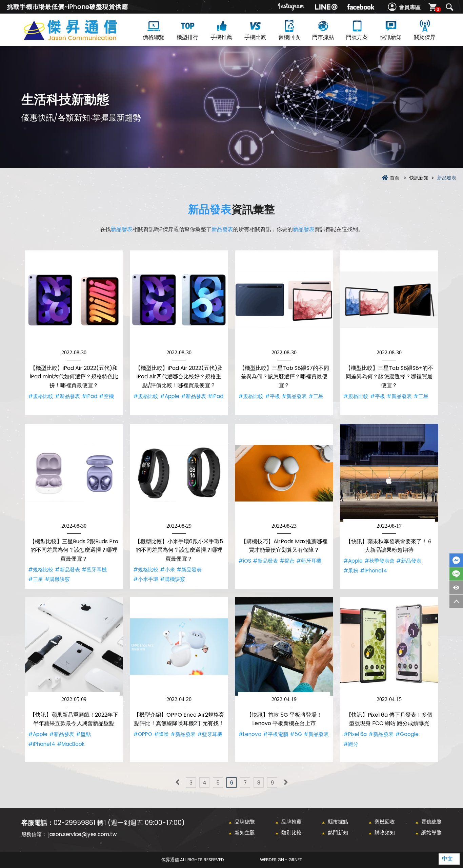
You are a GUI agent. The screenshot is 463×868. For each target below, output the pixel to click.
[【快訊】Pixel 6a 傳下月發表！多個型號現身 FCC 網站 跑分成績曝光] (389, 646)
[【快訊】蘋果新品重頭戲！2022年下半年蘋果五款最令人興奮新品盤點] (74, 646)
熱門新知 (338, 832)
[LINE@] (326, 7)
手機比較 (255, 37)
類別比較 (291, 832)
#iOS (244, 560)
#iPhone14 (373, 570)
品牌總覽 (245, 821)
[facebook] (361, 7)
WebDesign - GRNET (281, 860)
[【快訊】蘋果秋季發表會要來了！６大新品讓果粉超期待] (389, 473)
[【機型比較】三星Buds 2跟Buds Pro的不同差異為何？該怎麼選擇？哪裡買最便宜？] (74, 473)
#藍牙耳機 (94, 569)
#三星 (315, 396)
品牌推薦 (291, 821)
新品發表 (210, 209)
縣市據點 (338, 821)
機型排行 (187, 37)
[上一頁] (177, 782)
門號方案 (357, 37)
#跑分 (350, 744)
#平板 (272, 396)
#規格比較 (40, 396)
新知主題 (245, 832)
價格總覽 (153, 37)
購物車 (438, 9)
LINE (456, 574)
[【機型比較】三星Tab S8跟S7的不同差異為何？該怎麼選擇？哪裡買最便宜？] (284, 299)
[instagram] (291, 7)
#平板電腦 (275, 734)
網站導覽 (431, 832)
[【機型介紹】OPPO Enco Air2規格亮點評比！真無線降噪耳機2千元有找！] (179, 646)
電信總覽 (431, 821)
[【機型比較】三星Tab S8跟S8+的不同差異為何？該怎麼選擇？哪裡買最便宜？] (389, 299)
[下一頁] (286, 782)
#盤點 (83, 734)
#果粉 (350, 570)
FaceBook (456, 560)
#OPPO (142, 734)
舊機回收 (289, 37)
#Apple (169, 396)
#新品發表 (67, 396)
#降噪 (161, 734)
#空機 (106, 396)
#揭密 (287, 560)
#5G (296, 734)
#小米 (167, 569)
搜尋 (449, 7)
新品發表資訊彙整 (82, 37)
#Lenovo (249, 734)
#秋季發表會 (379, 560)
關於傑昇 (425, 37)
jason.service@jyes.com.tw (82, 834)
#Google (407, 734)
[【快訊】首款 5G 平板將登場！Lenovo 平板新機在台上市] (284, 646)
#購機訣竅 (57, 579)
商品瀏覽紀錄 (456, 587)
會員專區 (410, 7)
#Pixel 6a (355, 734)
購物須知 (385, 832)
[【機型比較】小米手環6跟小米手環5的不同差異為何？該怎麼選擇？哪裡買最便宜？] (179, 473)
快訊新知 (391, 37)
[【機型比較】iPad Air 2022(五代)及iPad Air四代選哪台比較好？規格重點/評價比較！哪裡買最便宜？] (179, 299)
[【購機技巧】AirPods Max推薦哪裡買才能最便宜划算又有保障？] (284, 473)
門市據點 (323, 37)
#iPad (89, 396)
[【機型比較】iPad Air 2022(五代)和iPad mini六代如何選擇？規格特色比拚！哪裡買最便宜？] (74, 299)
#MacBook (70, 744)
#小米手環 (145, 579)
